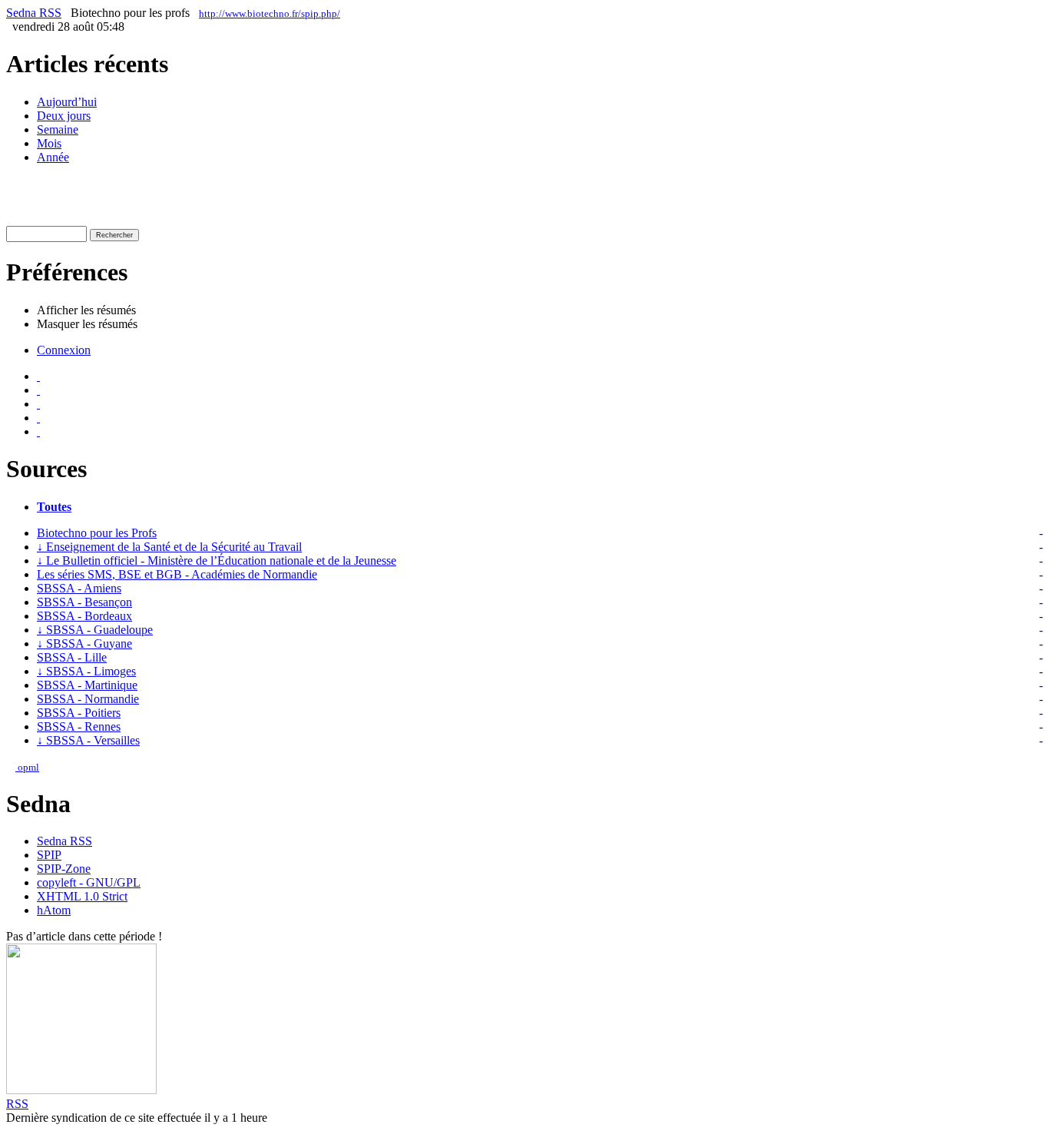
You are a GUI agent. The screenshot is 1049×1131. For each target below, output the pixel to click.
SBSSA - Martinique (87, 685)
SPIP (49, 854)
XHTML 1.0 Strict (82, 896)
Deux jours (64, 115)
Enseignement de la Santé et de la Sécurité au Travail (169, 546)
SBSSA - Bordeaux (84, 615)
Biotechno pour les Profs (97, 532)
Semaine (57, 129)
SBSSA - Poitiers (79, 712)
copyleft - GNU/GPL (89, 882)
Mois (49, 143)
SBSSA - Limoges (86, 671)
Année (53, 157)
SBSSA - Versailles (88, 740)
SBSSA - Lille (72, 657)
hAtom (54, 910)
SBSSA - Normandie (88, 698)
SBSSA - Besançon (84, 602)
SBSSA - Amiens (79, 588)
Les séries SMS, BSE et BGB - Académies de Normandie (177, 574)
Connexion (64, 350)
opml (27, 767)
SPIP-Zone (64, 868)
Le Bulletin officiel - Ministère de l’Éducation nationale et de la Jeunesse (216, 560)
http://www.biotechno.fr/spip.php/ (269, 13)
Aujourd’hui (67, 101)
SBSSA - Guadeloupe (95, 629)
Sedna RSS (33, 12)
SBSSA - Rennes (79, 726)
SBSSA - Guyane (84, 643)
